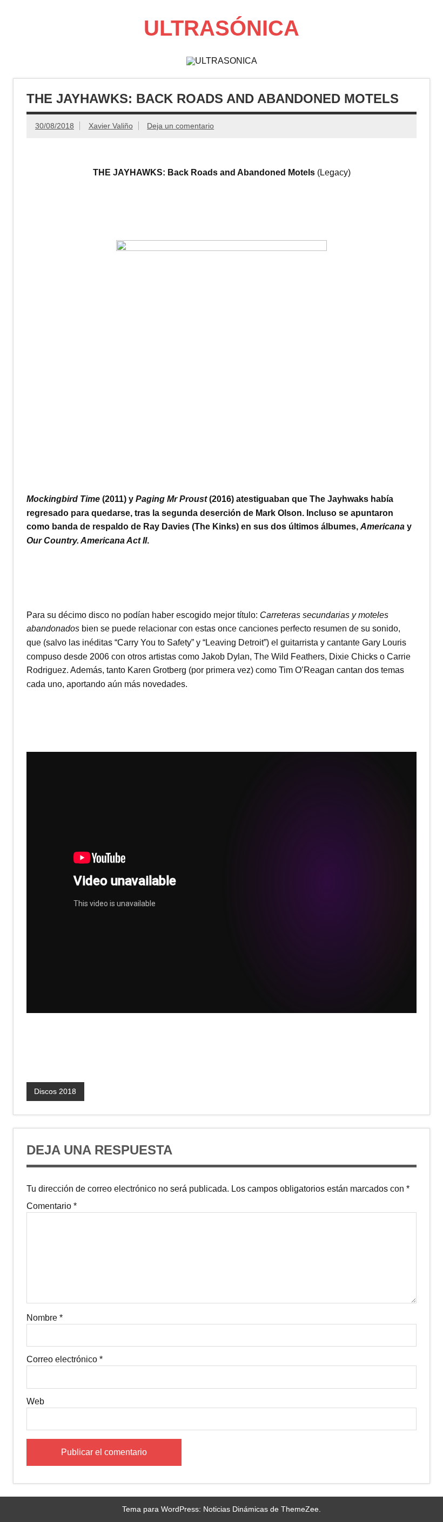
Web (35, 1401)
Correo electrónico (64, 1359)
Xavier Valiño (111, 125)
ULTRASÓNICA (221, 28)
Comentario (51, 1206)
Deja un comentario (180, 125)
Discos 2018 (55, 1091)
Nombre (44, 1318)
